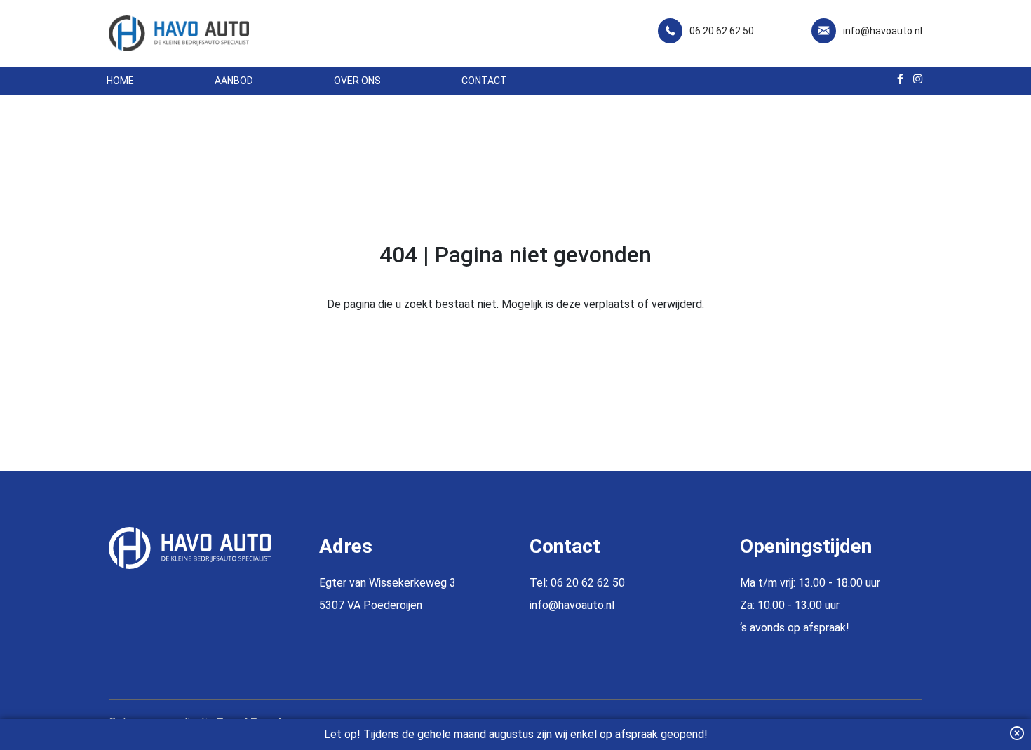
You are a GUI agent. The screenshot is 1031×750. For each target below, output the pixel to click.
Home (120, 80)
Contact (484, 80)
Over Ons (357, 80)
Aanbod (234, 80)
